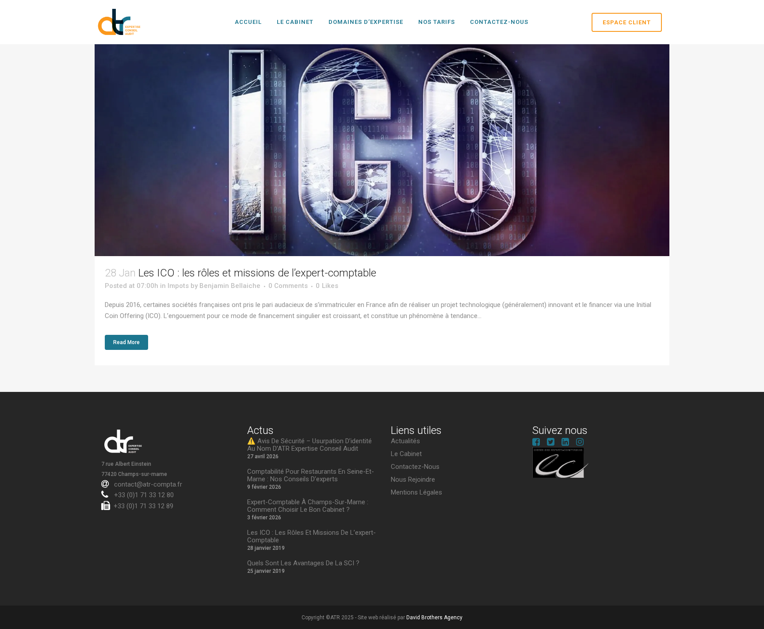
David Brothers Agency (434, 617)
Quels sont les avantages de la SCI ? (303, 563)
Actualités (405, 441)
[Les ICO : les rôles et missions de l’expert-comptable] (382, 150)
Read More (126, 342)
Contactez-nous (415, 467)
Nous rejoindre (413, 479)
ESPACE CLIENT (627, 22)
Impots (178, 286)
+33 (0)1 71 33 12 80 (143, 495)
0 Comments (288, 286)
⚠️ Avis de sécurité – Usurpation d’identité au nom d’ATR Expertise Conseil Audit (309, 445)
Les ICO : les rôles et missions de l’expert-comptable (257, 273)
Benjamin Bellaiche (229, 286)
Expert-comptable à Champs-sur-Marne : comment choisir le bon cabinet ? (307, 506)
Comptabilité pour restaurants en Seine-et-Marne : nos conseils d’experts (310, 475)
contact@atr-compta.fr (147, 484)
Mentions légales (416, 492)
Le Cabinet (406, 454)
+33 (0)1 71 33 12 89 (143, 506)
